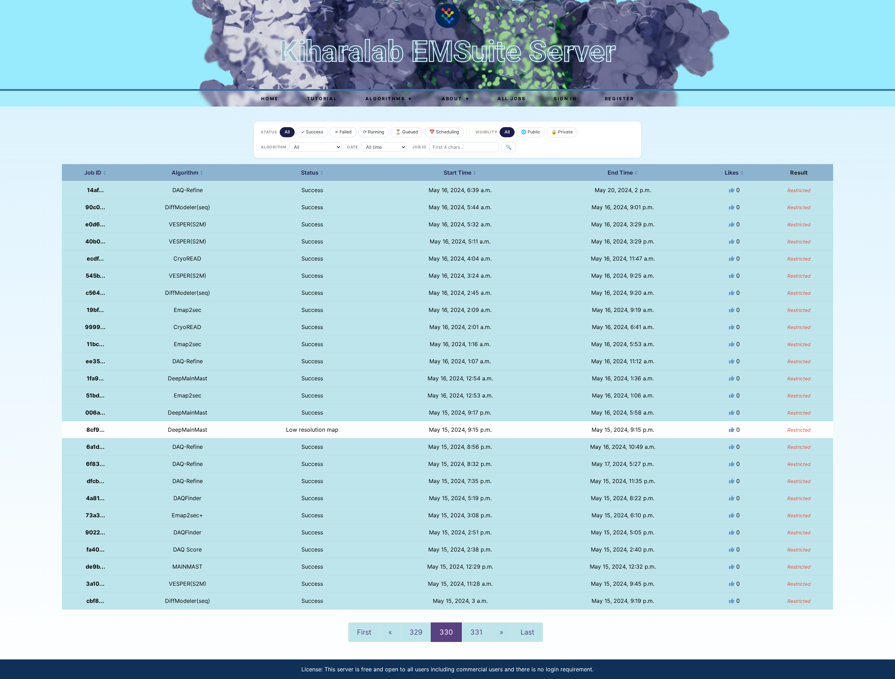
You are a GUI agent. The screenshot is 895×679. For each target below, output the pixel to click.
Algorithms (388, 98)
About (455, 98)
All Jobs (511, 98)
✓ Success (312, 131)
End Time (623, 172)
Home (270, 98)
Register (619, 98)
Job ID (95, 172)
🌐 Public (530, 131)
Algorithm (187, 172)
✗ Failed (343, 131)
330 (446, 632)
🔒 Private (562, 131)
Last (527, 632)
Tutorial (322, 98)
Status (312, 172)
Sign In (565, 98)
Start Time (460, 172)
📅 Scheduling (444, 131)
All (287, 131)
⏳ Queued (406, 131)
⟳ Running (373, 131)
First (364, 632)
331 (476, 632)
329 (415, 632)
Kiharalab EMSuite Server (448, 51)
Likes (734, 172)
